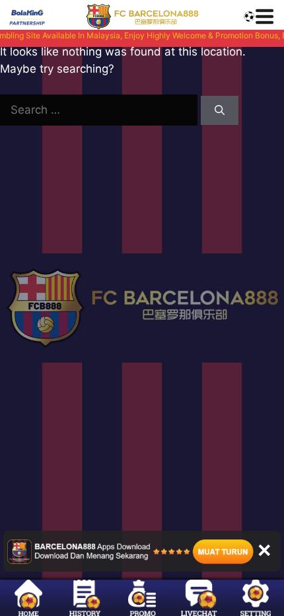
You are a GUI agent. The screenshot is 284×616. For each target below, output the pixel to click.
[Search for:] (100, 109)
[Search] (219, 111)
